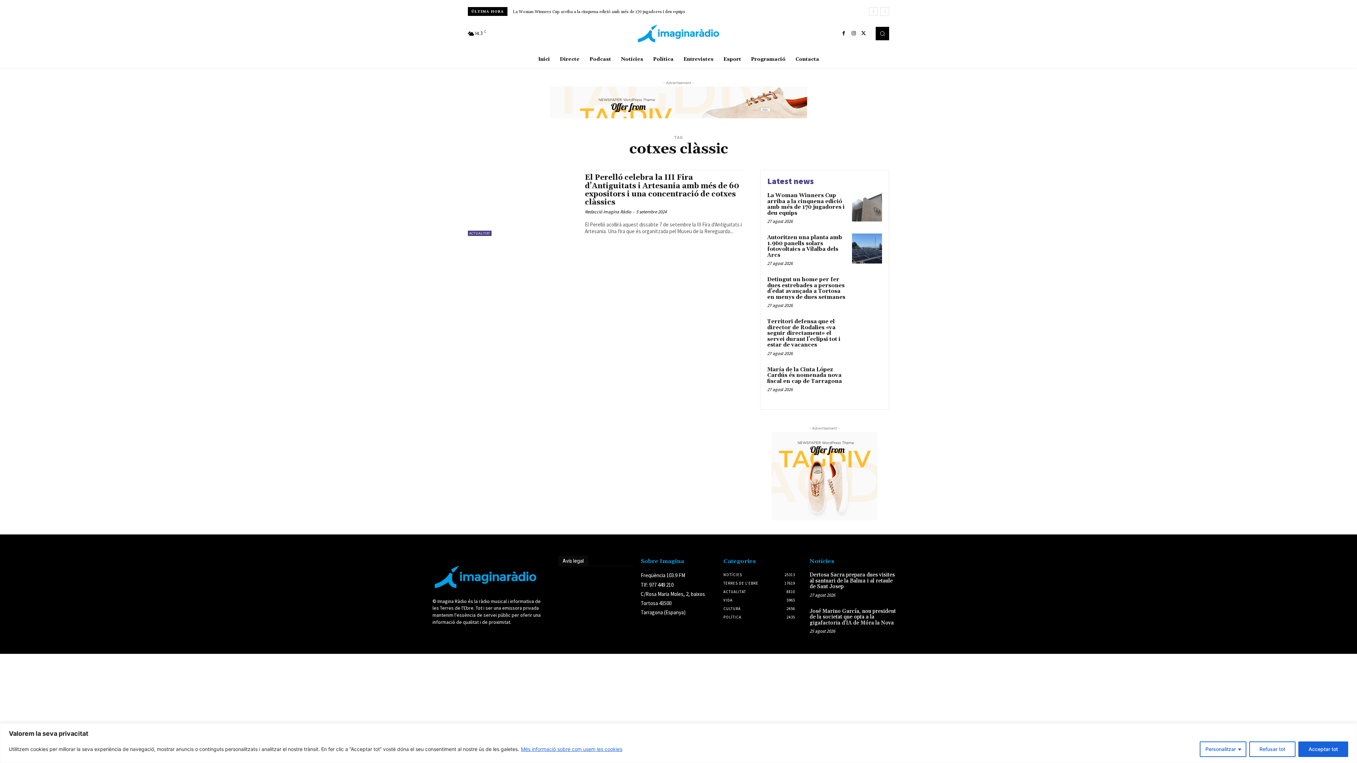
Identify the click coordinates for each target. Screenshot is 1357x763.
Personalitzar (1220, 749)
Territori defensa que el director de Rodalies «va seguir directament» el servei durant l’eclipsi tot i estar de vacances (803, 333)
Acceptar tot (1323, 749)
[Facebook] (844, 34)
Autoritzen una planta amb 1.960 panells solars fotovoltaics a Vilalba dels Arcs (804, 246)
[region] (678, 743)
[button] (882, 33)
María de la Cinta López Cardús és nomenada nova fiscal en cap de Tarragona (804, 375)
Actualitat (479, 233)
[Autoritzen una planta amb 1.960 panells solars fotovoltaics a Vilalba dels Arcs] (867, 248)
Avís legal (573, 561)
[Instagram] (854, 34)
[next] (884, 11)
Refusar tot (1272, 749)
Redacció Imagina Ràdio (608, 212)
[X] (864, 34)
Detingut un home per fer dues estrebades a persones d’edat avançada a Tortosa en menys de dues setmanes (806, 288)
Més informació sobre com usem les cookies (571, 749)
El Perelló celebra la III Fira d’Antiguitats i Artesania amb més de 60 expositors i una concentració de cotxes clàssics (662, 190)
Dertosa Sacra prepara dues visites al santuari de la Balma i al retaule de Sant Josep (852, 581)
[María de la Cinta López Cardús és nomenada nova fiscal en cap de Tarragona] (867, 381)
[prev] (873, 11)
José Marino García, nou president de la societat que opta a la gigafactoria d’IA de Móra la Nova (853, 617)
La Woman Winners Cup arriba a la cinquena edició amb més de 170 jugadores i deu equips (599, 11)
